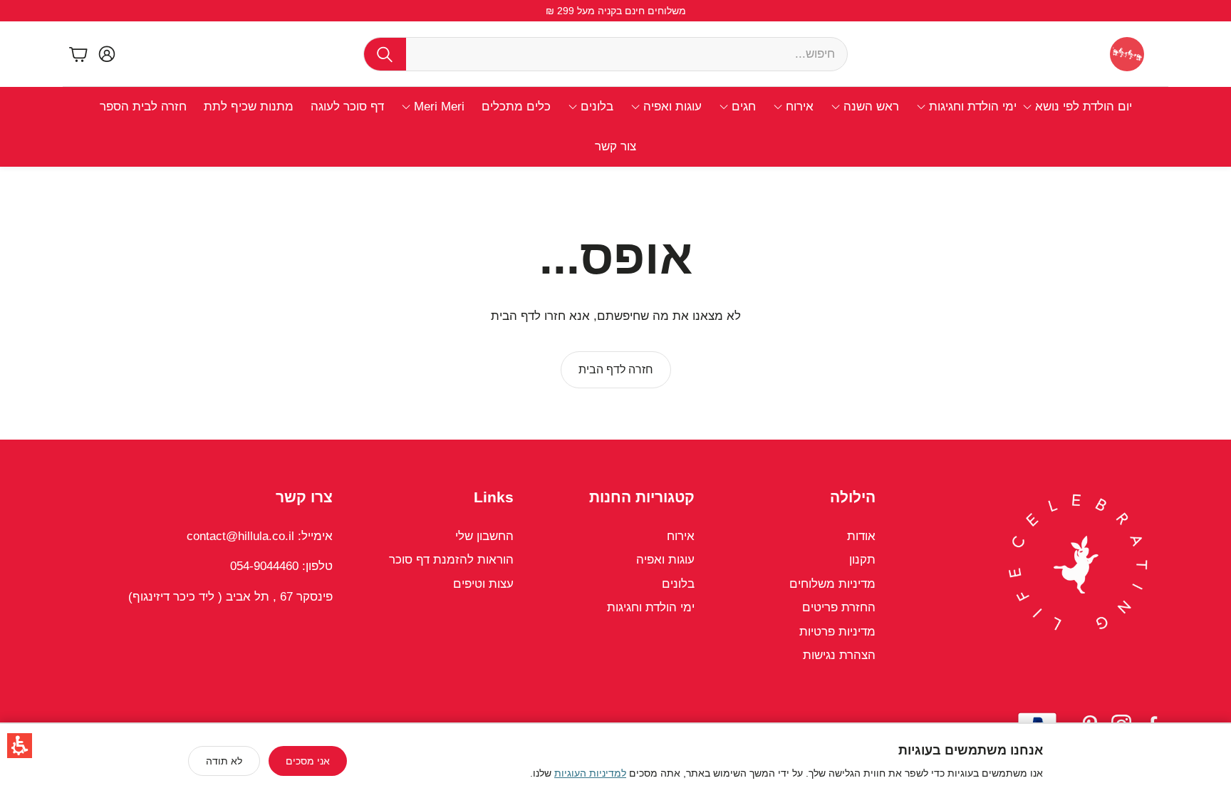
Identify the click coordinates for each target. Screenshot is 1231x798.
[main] (615, 303)
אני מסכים (308, 761)
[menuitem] (1077, 107)
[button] (19, 745)
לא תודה (224, 761)
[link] (616, 369)
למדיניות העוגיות (590, 773)
